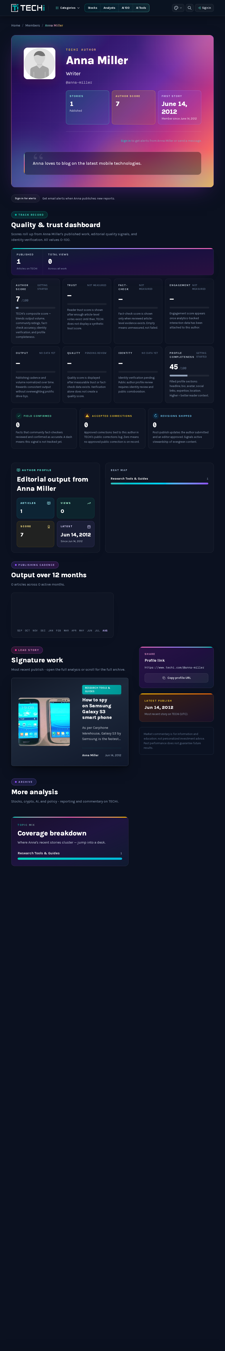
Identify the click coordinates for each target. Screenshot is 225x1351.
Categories (68, 7)
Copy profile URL (179, 678)
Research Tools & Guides (98, 689)
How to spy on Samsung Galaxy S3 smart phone (97, 708)
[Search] (190, 8)
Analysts (109, 7)
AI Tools (141, 7)
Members (32, 25)
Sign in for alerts (25, 198)
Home (15, 25)
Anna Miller (90, 755)
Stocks (92, 7)
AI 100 (126, 7)
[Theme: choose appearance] (178, 8)
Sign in (206, 7)
